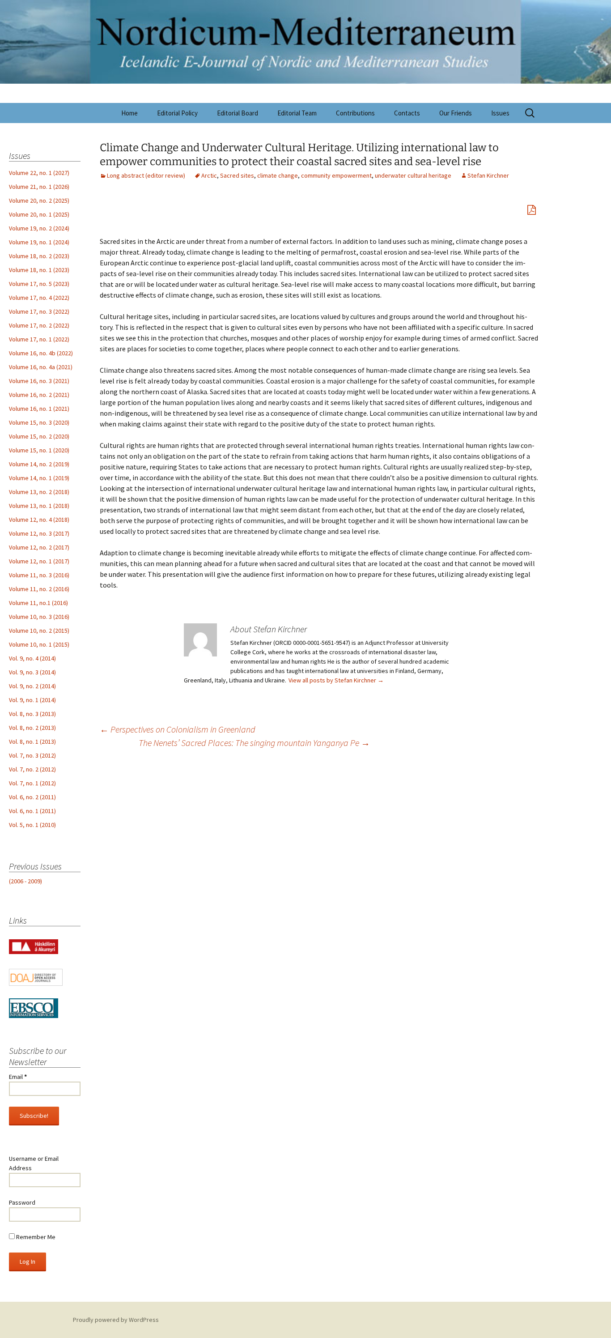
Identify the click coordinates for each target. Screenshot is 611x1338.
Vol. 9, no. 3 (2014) (32, 672)
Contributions (355, 113)
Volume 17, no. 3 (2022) (39, 311)
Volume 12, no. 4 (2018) (39, 520)
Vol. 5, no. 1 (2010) (32, 825)
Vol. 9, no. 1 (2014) (32, 700)
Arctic (209, 175)
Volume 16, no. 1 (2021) (39, 409)
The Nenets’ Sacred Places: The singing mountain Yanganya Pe (254, 742)
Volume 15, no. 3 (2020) (39, 422)
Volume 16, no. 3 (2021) (39, 381)
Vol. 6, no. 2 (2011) (32, 797)
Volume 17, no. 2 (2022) (39, 325)
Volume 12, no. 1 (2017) (39, 561)
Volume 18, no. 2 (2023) (39, 256)
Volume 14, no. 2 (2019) (39, 464)
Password (22, 1202)
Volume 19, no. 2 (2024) (39, 228)
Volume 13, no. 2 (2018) (39, 492)
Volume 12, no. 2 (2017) (39, 547)
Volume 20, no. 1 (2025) (39, 214)
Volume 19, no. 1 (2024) (39, 242)
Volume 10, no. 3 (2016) (39, 617)
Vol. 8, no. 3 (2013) (32, 714)
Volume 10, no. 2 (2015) (39, 630)
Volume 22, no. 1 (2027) (39, 173)
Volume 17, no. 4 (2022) (39, 298)
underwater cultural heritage (413, 175)
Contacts (407, 113)
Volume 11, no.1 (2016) (38, 603)
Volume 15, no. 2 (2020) (39, 436)
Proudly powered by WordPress (116, 1320)
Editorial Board (237, 113)
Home (129, 113)
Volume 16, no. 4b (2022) (41, 353)
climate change (277, 175)
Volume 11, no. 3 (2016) (39, 575)
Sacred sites (237, 175)
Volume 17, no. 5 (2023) (39, 284)
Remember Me (35, 1237)
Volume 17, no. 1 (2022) (39, 339)
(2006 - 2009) (25, 881)
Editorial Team (297, 113)
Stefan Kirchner (488, 175)
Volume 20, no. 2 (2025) (39, 200)
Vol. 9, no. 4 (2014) (32, 658)
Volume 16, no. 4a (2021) (40, 367)
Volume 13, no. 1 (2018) (39, 506)
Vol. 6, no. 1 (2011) (32, 811)
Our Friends (455, 113)
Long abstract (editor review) (146, 175)
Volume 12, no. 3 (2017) (39, 533)
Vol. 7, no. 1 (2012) (32, 783)
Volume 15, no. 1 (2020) (39, 450)
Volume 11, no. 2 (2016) (39, 589)
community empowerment (336, 175)
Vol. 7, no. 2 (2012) (32, 769)
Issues (500, 113)
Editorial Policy (177, 113)
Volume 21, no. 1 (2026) (39, 187)
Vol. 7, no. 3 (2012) (32, 755)
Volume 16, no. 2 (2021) (39, 395)
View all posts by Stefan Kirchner (336, 680)
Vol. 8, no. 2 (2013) (32, 728)
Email (18, 1077)
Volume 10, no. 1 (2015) (39, 644)
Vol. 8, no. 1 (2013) (32, 741)
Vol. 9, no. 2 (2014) (32, 686)
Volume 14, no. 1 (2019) (39, 478)
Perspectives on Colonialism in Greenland (177, 729)
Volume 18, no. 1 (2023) (39, 270)
